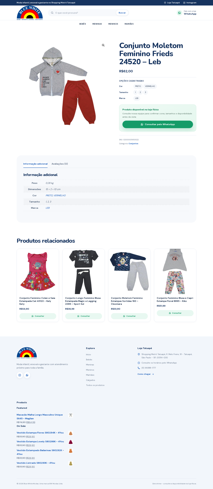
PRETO (49, 195)
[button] (103, 45)
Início (88, 354)
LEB (48, 207)
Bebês (82, 24)
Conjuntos (133, 143)
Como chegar (144, 374)
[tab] (35, 165)
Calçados (90, 380)
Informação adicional (35, 163)
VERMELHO (59, 195)
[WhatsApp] (27, 375)
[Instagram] (20, 375)
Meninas (97, 24)
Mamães (129, 24)
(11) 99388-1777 (149, 367)
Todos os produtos (95, 385)
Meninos (113, 24)
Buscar (122, 12)
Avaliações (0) (60, 163)
